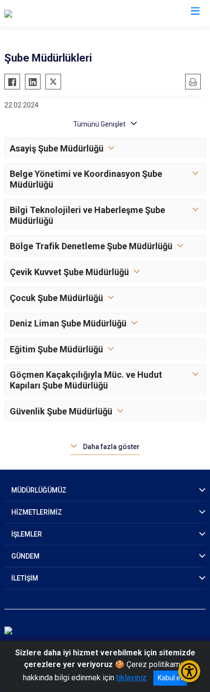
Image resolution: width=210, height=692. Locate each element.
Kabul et (170, 678)
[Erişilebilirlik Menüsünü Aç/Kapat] (189, 671)
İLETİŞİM (24, 578)
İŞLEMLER (26, 534)
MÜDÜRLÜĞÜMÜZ (38, 490)
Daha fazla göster (111, 447)
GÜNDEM (25, 556)
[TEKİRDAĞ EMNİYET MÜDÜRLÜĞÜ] (63, 13)
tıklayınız (131, 677)
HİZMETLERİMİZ (36, 512)
